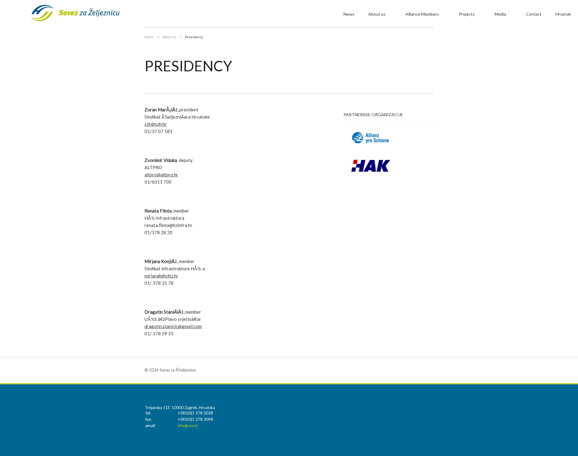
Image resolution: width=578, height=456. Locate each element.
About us (377, 14)
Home (149, 37)
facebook (429, 369)
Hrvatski (563, 14)
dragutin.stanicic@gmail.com (173, 326)
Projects (467, 14)
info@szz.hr (188, 425)
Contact (534, 14)
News (348, 14)
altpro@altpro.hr (161, 174)
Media (500, 14)
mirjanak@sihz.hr (161, 275)
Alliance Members (422, 14)
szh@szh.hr (155, 124)
